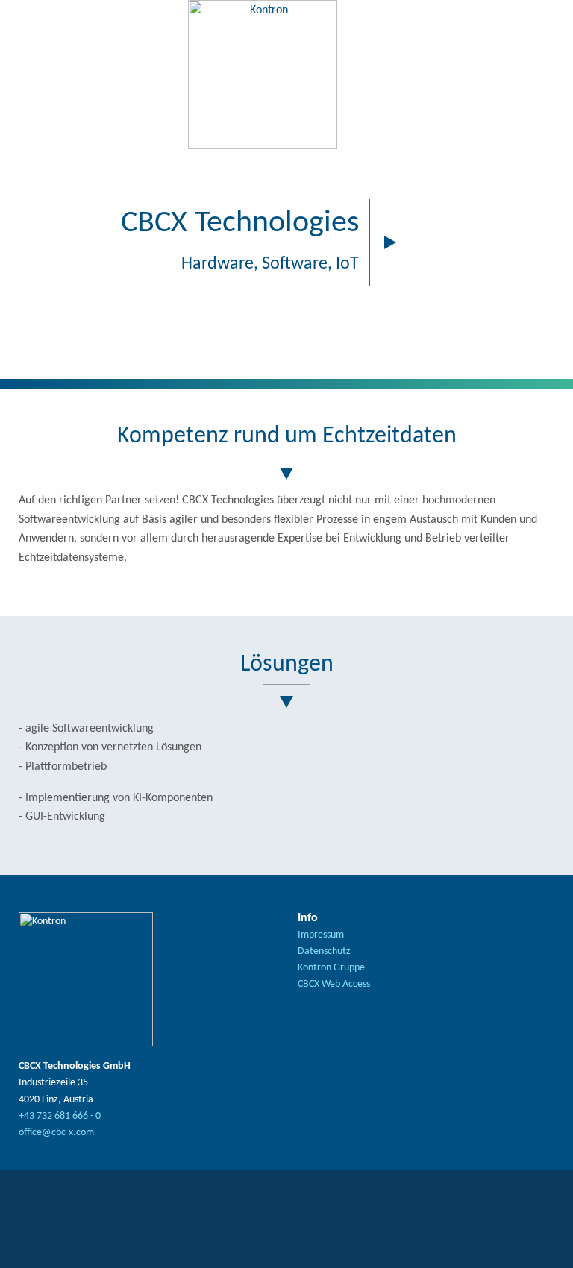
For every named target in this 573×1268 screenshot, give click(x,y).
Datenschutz (324, 951)
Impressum (321, 935)
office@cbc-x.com (56, 1132)
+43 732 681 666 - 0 (60, 1116)
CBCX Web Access (334, 984)
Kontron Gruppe (331, 967)
